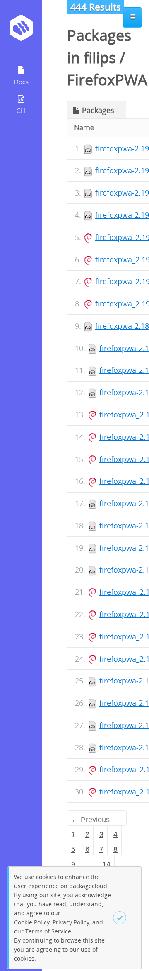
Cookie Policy (32, 922)
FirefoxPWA (107, 80)
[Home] (21, 30)
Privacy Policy (71, 922)
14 (106, 864)
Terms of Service (48, 931)
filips (100, 57)
